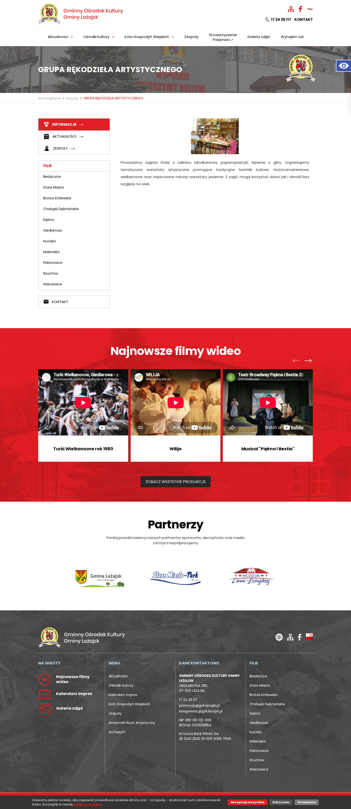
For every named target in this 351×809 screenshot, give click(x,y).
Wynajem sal (292, 36)
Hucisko (49, 241)
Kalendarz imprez (123, 694)
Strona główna (50, 98)
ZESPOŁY (60, 148)
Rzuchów (50, 273)
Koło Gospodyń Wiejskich (129, 704)
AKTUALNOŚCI (64, 136)
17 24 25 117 (280, 19)
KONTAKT (59, 301)
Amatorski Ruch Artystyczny (132, 722)
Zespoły (191, 36)
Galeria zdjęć (258, 36)
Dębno (48, 219)
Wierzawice (52, 284)
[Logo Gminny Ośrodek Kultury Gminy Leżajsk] (81, 13)
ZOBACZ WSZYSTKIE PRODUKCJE (175, 481)
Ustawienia (306, 802)
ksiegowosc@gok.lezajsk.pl (201, 711)
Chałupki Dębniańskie (61, 208)
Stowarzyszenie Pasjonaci (223, 37)
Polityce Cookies (87, 804)
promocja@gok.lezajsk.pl (199, 705)
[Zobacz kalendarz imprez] (44, 693)
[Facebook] (299, 637)
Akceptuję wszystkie (248, 802)
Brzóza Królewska (57, 198)
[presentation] (297, 361)
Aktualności (118, 676)
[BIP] (309, 637)
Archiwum (117, 732)
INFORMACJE (64, 124)
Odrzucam (281, 802)
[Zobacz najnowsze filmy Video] (45, 679)
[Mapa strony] (290, 637)
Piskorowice (52, 262)
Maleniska (51, 252)
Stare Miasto (53, 187)
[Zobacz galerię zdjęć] (44, 708)
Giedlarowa (52, 230)
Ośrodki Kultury (121, 685)
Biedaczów (52, 176)
